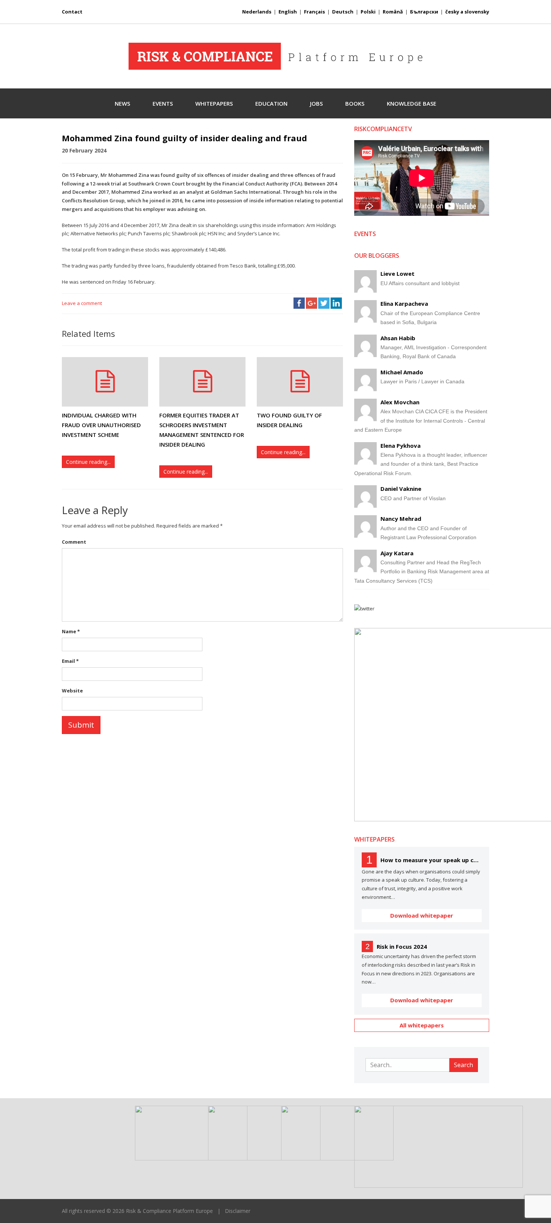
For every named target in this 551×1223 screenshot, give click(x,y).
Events (163, 103)
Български (424, 11)
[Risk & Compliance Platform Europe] (275, 56)
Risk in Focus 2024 (402, 946)
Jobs (316, 103)
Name (71, 631)
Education (271, 103)
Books (354, 103)
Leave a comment (82, 303)
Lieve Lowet (397, 273)
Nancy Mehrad (400, 518)
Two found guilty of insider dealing (289, 420)
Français (314, 11)
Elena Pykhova (400, 445)
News (122, 103)
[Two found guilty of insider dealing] (300, 381)
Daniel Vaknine (400, 488)
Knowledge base (411, 103)
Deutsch (342, 11)
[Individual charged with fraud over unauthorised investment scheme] (105, 381)
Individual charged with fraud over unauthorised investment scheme (101, 425)
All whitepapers (422, 1025)
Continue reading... (88, 461)
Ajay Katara (396, 553)
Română (393, 11)
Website (72, 690)
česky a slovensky (467, 11)
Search (463, 1065)
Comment (74, 541)
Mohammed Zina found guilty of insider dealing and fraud (184, 138)
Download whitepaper (421, 915)
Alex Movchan (399, 402)
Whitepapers (214, 103)
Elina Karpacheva (404, 303)
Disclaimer (237, 1210)
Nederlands (256, 11)
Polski (368, 11)
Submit (81, 725)
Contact (72, 11)
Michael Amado (401, 372)
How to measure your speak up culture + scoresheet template (431, 860)
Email (70, 661)
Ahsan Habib (397, 338)
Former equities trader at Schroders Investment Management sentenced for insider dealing (201, 430)
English (287, 11)
